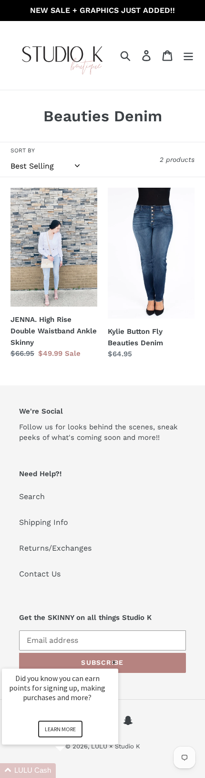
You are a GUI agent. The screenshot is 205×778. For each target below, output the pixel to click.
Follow (30, 427)
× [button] (114, 662)
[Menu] (188, 55)
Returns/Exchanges (55, 548)
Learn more (60, 729)
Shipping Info (43, 522)
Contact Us (40, 573)
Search (32, 496)
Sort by (22, 150)
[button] (71, 770)
